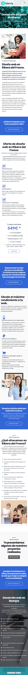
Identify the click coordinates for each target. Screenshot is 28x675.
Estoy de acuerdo (11, 672)
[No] (26, 671)
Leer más (18, 672)
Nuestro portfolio (14, 557)
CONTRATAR (14, 251)
